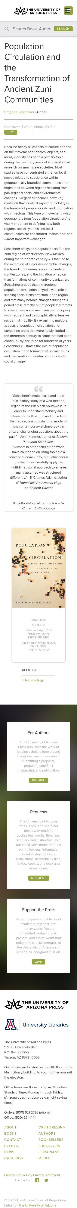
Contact (12, 1139)
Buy (10, 132)
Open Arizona (51, 1127)
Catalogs (13, 1158)
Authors (47, 1133)
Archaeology (34, 680)
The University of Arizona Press (37, 10)
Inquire (38, 780)
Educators (49, 1145)
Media (44, 1158)
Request (38, 878)
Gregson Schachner (19, 112)
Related (29, 669)
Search (63, 28)
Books (10, 1133)
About (10, 1127)
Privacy (9, 1175)
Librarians (48, 1152)
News (9, 1152)
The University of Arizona (37, 1205)
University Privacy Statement (38, 1175)
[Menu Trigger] (67, 10)
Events (11, 1145)
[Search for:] (38, 29)
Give (38, 962)
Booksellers (51, 1139)
